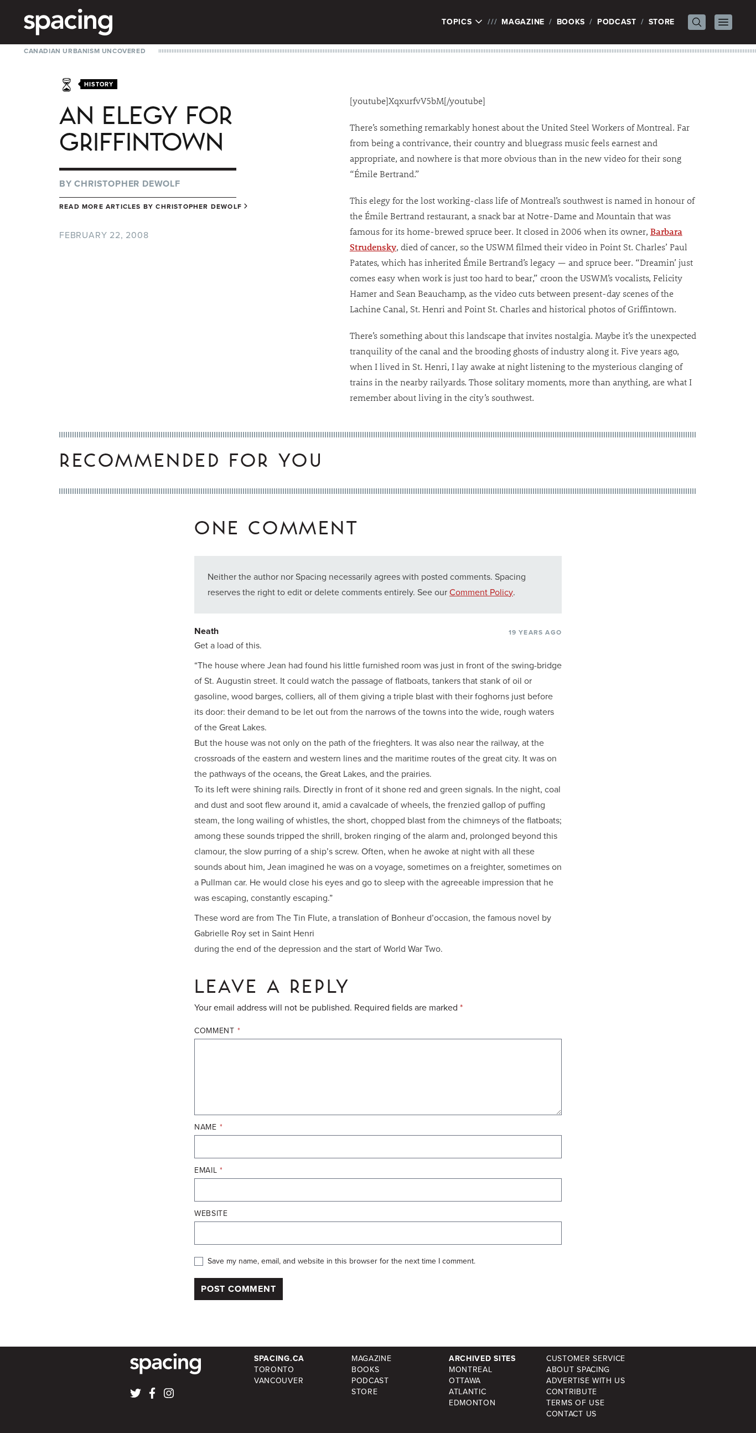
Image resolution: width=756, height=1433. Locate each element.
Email (208, 1170)
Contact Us (571, 1414)
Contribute (571, 1392)
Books (571, 22)
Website (211, 1213)
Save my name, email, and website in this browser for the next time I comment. (341, 1261)
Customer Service (585, 1358)
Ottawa (465, 1380)
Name (208, 1127)
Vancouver (278, 1380)
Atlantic (467, 1392)
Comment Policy (481, 592)
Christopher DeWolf (127, 183)
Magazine (523, 22)
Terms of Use (575, 1403)
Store (662, 22)
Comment (217, 1031)
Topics (458, 22)
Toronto (274, 1369)
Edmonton (472, 1403)
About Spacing (578, 1369)
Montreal (471, 1369)
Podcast (616, 22)
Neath (206, 631)
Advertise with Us (585, 1380)
